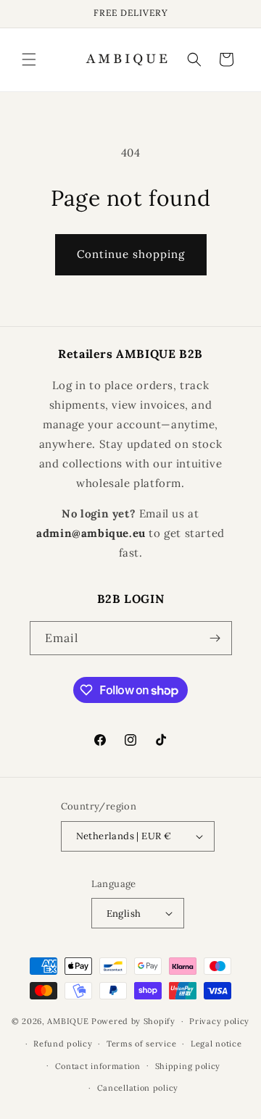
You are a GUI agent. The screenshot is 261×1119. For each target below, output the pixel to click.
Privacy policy (219, 1021)
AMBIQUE (67, 1021)
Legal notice (216, 1044)
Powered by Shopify (133, 1021)
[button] (29, 59)
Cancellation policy (137, 1088)
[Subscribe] (215, 638)
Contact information (98, 1066)
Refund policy (62, 1044)
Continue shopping (131, 254)
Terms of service (141, 1044)
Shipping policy (188, 1066)
